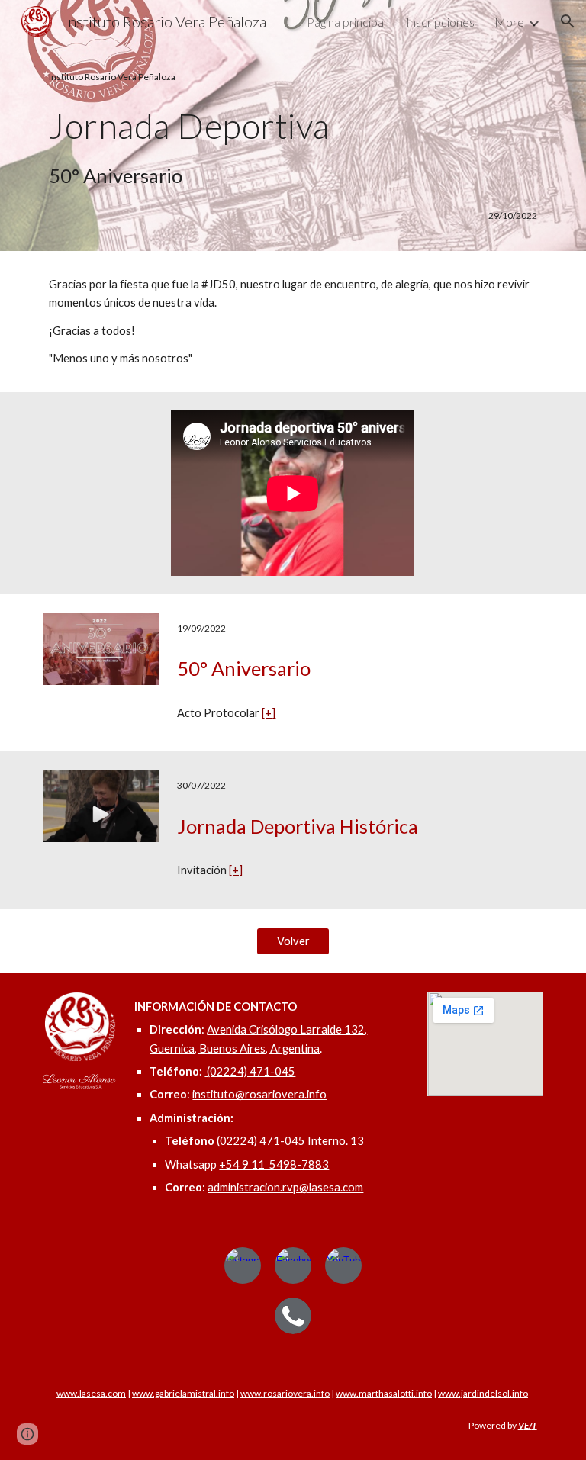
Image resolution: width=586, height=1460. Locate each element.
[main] (293, 130)
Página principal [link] (346, 21)
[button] (567, 21)
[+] (268, 712)
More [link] (509, 21)
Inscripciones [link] (440, 21)
